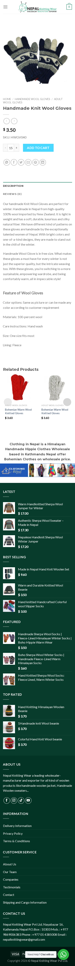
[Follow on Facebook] (6, 800)
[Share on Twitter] (21, 162)
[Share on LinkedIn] (42, 162)
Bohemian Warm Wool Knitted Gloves (18, 411)
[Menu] (5, 7)
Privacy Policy (13, 833)
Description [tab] (13, 185)
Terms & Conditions (16, 841)
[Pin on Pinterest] (35, 162)
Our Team (10, 872)
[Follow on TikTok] (21, 800)
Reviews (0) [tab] (12, 194)
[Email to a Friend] (28, 162)
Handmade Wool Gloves (32, 99)
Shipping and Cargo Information (25, 902)
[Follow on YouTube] (28, 800)
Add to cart (38, 148)
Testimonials (11, 887)
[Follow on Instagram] (14, 800)
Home (7, 99)
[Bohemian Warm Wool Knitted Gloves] (19, 388)
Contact (8, 894)
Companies (10, 879)
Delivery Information (17, 826)
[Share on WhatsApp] (6, 162)
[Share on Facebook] (14, 162)
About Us (9, 864)
